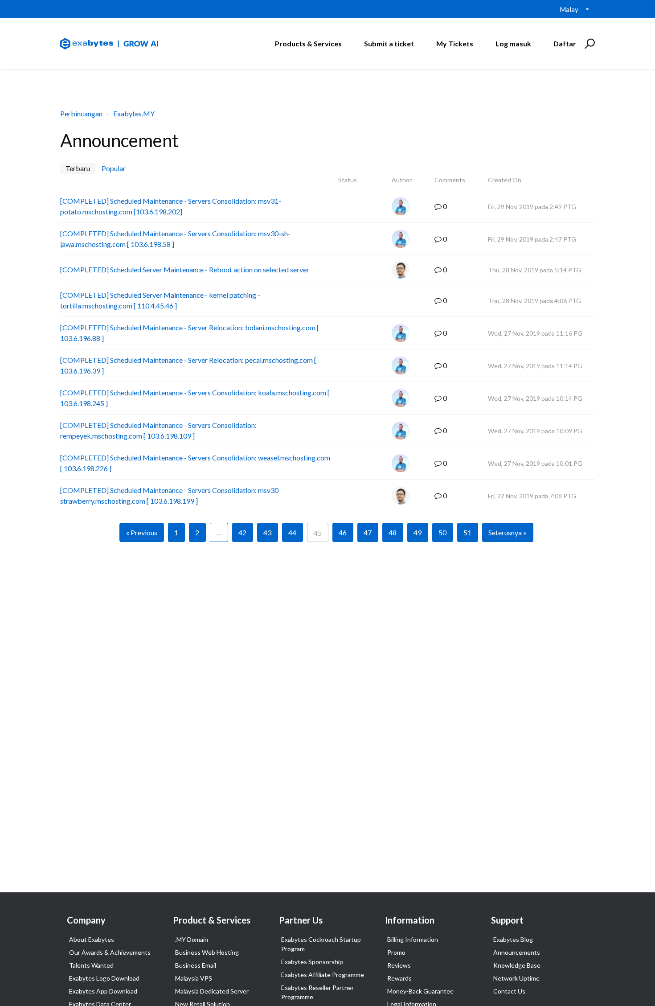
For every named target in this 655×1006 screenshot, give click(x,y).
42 (242, 532)
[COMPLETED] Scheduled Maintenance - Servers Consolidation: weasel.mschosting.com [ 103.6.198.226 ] (195, 462)
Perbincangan (81, 113)
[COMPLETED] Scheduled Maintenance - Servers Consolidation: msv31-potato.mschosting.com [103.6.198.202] (170, 206)
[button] (588, 43)
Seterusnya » (507, 532)
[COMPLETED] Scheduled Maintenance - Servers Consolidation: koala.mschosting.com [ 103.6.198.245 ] (195, 397)
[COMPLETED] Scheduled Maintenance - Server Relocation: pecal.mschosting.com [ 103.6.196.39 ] (188, 365)
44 (292, 532)
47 (368, 532)
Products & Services (308, 43)
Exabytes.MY (134, 113)
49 (417, 532)
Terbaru (78, 168)
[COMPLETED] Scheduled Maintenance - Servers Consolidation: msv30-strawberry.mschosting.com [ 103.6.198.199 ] (170, 495)
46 (343, 532)
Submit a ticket (389, 43)
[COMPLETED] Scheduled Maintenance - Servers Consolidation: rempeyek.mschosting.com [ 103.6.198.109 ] (158, 430)
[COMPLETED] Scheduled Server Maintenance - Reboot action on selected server (184, 269)
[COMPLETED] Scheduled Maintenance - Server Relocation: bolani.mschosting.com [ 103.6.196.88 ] (189, 332)
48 (393, 532)
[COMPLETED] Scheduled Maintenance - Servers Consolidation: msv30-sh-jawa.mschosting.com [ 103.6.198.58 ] (175, 238)
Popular (114, 168)
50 (442, 532)
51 (467, 532)
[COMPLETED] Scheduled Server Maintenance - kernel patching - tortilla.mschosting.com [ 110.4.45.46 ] (160, 300)
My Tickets (454, 43)
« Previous (141, 532)
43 (267, 532)
